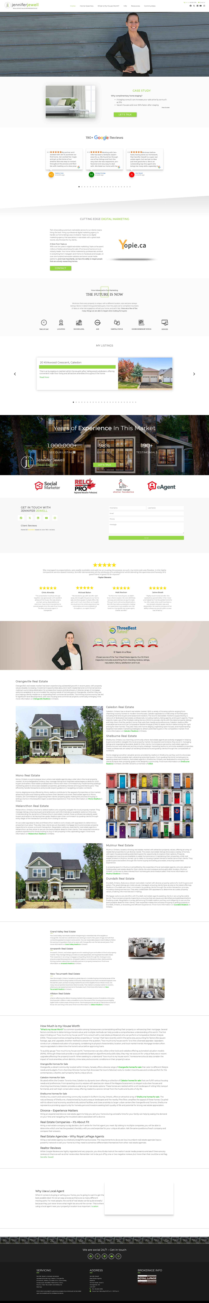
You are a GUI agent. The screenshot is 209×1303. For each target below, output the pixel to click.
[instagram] (204, 6)
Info (125, 6)
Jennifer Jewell (47, 1157)
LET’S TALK (125, 114)
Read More (44, 377)
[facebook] (190, 6)
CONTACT (60, 268)
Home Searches (86, 6)
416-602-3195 (193, 2)
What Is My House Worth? (108, 6)
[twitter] (194, 6)
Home (73, 6)
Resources (135, 6)
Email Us (202, 2)
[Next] (193, 374)
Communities (149, 6)
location (94, 1206)
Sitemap (39, 1287)
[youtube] (201, 6)
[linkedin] (197, 6)
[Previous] (15, 374)
